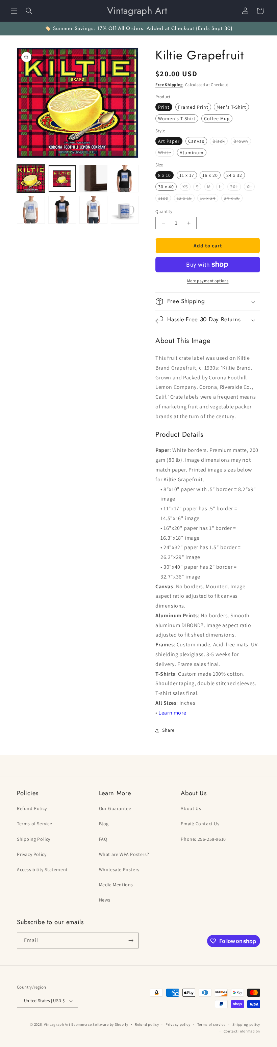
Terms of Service (34, 824)
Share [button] (168, 730)
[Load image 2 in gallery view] (62, 179)
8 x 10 (164, 175)
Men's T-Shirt (231, 107)
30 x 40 (166, 187)
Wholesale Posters (119, 869)
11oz (164, 198)
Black (220, 141)
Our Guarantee (115, 808)
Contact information (242, 1031)
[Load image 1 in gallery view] (31, 179)
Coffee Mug (217, 118)
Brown (242, 141)
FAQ (103, 839)
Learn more (172, 712)
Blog (104, 824)
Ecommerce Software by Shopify (99, 1024)
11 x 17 (186, 175)
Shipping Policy (33, 839)
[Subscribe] (130, 940)
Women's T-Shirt (177, 118)
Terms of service (211, 1024)
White (166, 153)
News (104, 900)
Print (164, 107)
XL (251, 187)
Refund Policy (32, 808)
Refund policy (147, 1024)
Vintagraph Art (57, 1024)
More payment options (208, 280)
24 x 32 (234, 175)
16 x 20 (210, 175)
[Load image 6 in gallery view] (62, 210)
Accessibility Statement (42, 869)
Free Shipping (169, 84)
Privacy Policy (31, 854)
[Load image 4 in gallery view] (125, 179)
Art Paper (169, 141)
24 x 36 (233, 198)
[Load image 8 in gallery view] (125, 210)
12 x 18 (186, 198)
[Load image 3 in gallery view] (93, 179)
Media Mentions (116, 885)
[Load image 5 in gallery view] (31, 210)
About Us (191, 808)
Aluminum (192, 153)
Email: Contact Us (200, 824)
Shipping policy (246, 1024)
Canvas (196, 141)
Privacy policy (178, 1024)
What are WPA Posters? (124, 854)
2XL (235, 187)
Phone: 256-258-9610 (203, 839)
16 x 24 (209, 198)
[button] (14, 10)
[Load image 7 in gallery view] (93, 210)
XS (186, 187)
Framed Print (193, 107)
